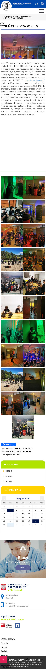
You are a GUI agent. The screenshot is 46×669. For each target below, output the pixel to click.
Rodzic (8, 471)
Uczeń (8, 482)
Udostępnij (9, 444)
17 (10, 517)
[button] (23, 158)
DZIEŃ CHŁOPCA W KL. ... (14, 18)
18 (17, 517)
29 (42, 521)
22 (42, 517)
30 (4, 525)
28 (35, 521)
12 (23, 514)
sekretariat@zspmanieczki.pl (37, 4)
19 (23, 517)
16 (4, 517)
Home (15, 16)
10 (10, 514)
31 (10, 525)
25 (17, 521)
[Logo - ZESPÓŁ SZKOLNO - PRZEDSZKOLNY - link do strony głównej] (17, 5)
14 (35, 514)
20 (29, 517)
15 (42, 514)
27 (29, 521)
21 (35, 517)
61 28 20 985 (41, 4)
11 (17, 514)
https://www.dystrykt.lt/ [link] (35, 80)
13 (29, 514)
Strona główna (8, 639)
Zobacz (22, 567)
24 (10, 521)
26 (23, 521)
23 (4, 521)
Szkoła (9, 476)
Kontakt (5, 655)
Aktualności (25, 16)
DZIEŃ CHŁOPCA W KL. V (19, 26)
